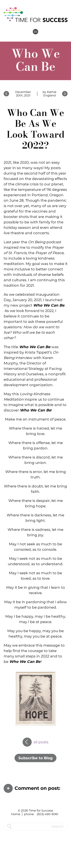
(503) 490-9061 (47, 814)
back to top (66, 836)
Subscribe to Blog (35, 758)
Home (15, 814)
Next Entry (65, 93)
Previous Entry (6, 93)
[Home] (35, 14)
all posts (40, 741)
